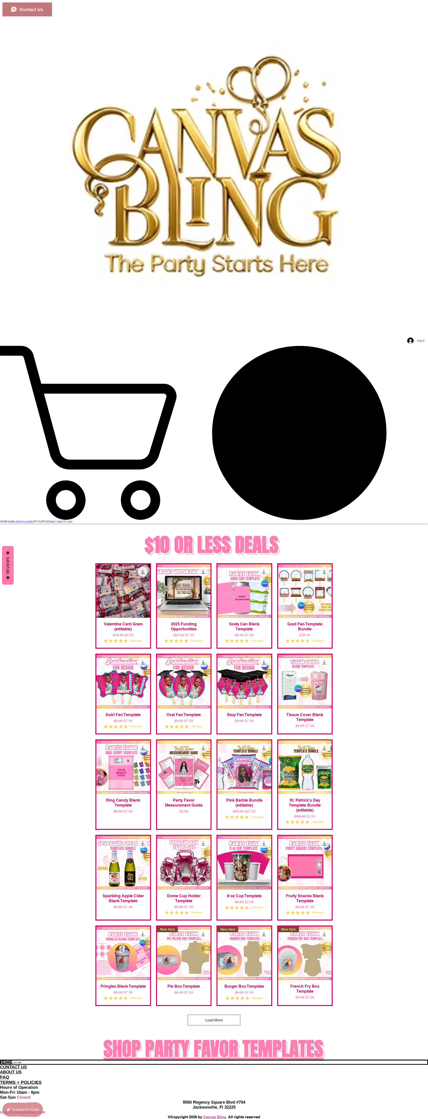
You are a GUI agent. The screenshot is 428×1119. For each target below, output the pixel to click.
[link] (214, 432)
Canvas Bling (214, 1117)
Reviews (8, 565)
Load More (214, 1020)
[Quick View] (123, 591)
